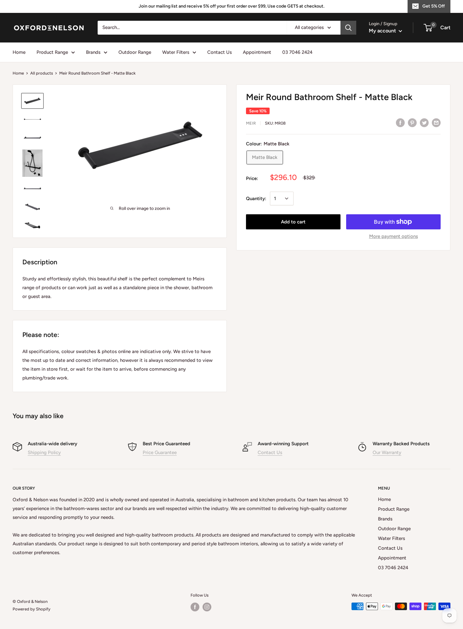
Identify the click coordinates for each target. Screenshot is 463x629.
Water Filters (175, 52)
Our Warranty (387, 452)
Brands (93, 52)
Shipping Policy (44, 452)
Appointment (257, 52)
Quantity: (256, 198)
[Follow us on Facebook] (195, 607)
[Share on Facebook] (400, 122)
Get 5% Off (433, 6)
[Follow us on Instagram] (207, 607)
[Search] (348, 28)
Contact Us (219, 52)
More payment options (393, 236)
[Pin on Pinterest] (412, 122)
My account (383, 31)
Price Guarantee (160, 452)
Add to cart (293, 222)
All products (41, 73)
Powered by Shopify (31, 609)
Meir (251, 123)
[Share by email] (436, 122)
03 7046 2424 (297, 52)
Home (19, 52)
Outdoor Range (134, 52)
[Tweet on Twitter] (424, 122)
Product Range (52, 52)
